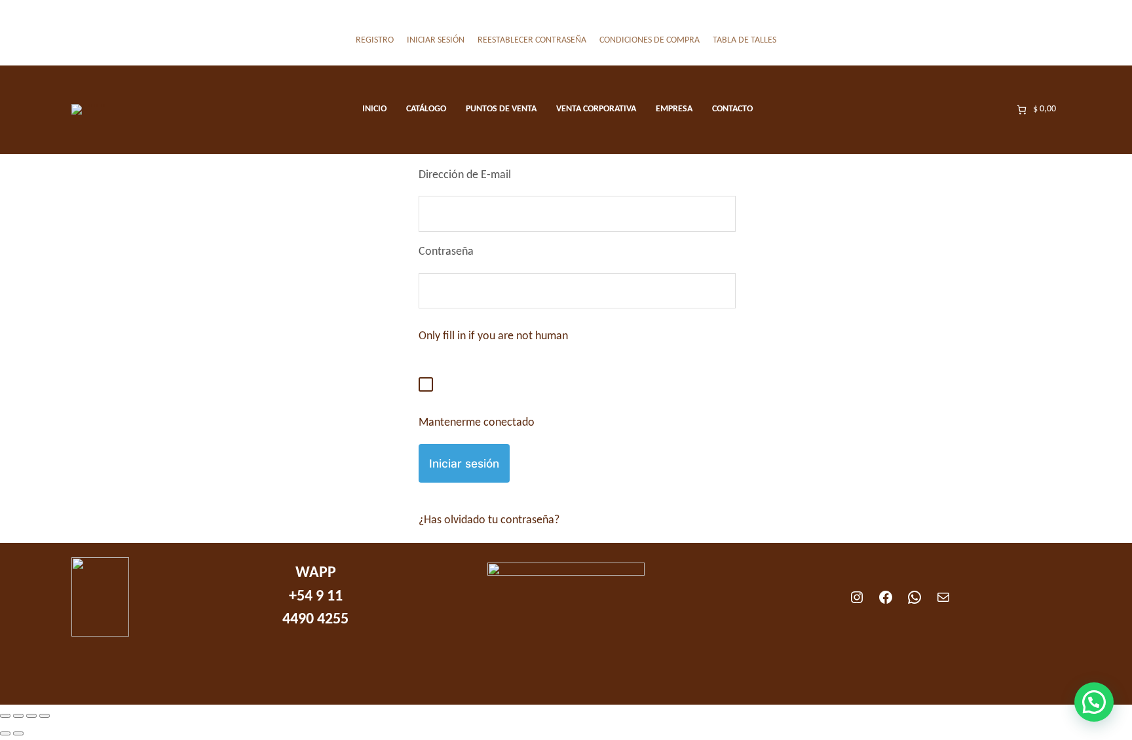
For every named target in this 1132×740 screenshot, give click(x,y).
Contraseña (446, 251)
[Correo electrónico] (943, 597)
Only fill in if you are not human (493, 336)
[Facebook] (886, 597)
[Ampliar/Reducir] (5, 716)
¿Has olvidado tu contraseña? (489, 520)
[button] (1094, 702)
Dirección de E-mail (465, 175)
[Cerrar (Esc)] (44, 716)
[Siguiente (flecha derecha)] (18, 733)
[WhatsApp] (914, 597)
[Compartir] (31, 716)
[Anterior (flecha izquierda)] (5, 733)
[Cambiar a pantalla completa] (18, 716)
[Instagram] (857, 597)
